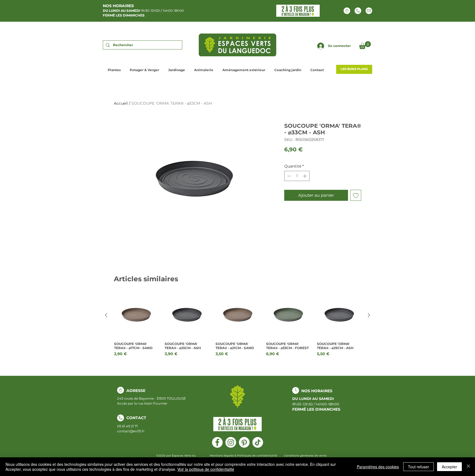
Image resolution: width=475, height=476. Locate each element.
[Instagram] (230, 442)
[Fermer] (468, 467)
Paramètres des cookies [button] (378, 466)
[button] (365, 45)
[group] (237, 325)
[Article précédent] (106, 315)
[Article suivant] (369, 315)
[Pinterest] (244, 442)
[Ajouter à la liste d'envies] (355, 195)
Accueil (121, 103)
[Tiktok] (257, 442)
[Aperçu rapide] (136, 315)
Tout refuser (418, 466)
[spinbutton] (297, 176)
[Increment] (305, 176)
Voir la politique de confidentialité (205, 469)
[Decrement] (288, 176)
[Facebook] (217, 442)
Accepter (449, 466)
